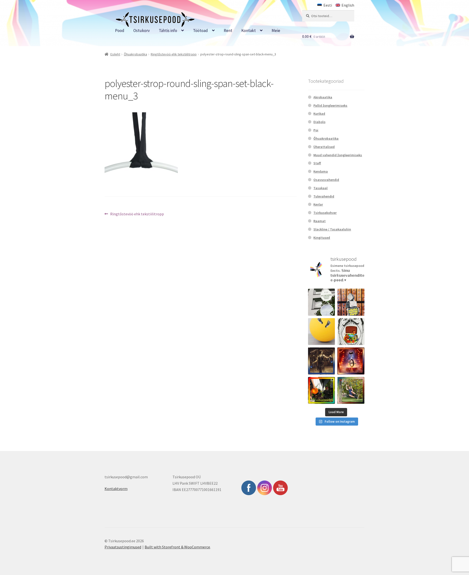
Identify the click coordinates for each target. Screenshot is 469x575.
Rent (228, 30)
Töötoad (200, 30)
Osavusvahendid (326, 180)
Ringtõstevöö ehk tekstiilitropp (174, 54)
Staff (317, 163)
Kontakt (248, 30)
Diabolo (319, 122)
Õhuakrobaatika (135, 54)
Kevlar (318, 204)
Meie (276, 30)
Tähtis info (168, 30)
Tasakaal (320, 188)
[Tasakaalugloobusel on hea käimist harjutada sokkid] (321, 331)
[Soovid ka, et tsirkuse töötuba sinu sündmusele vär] (321, 390)
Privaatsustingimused (123, 546)
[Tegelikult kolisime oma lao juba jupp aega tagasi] (321, 302)
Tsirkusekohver (325, 212)
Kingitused (321, 237)
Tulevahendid (323, 196)
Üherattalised (324, 147)
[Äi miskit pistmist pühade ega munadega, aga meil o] (321, 361)
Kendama (320, 171)
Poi (315, 130)
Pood (119, 30)
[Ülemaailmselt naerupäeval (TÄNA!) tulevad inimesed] (350, 331)
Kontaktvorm (116, 488)
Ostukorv (141, 30)
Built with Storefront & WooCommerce (177, 546)
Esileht (115, 54)
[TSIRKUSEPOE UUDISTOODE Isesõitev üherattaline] (350, 361)
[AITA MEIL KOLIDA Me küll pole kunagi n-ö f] (350, 302)
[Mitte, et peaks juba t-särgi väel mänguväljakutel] (350, 390)
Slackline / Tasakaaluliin (332, 229)
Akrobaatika (322, 97)
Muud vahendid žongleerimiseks (337, 155)
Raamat (319, 221)
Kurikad (319, 113)
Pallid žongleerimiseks (330, 105)
